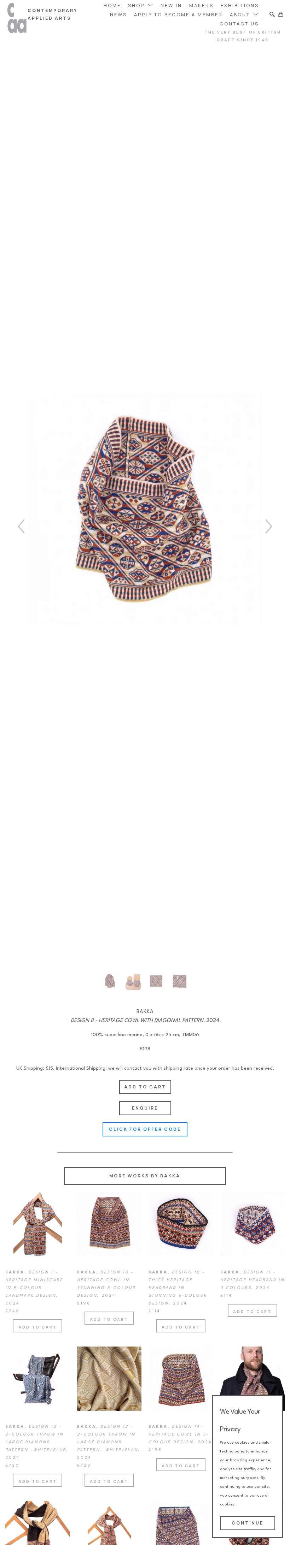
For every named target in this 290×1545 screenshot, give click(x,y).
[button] (140, 5)
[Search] (272, 14)
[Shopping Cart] (280, 14)
